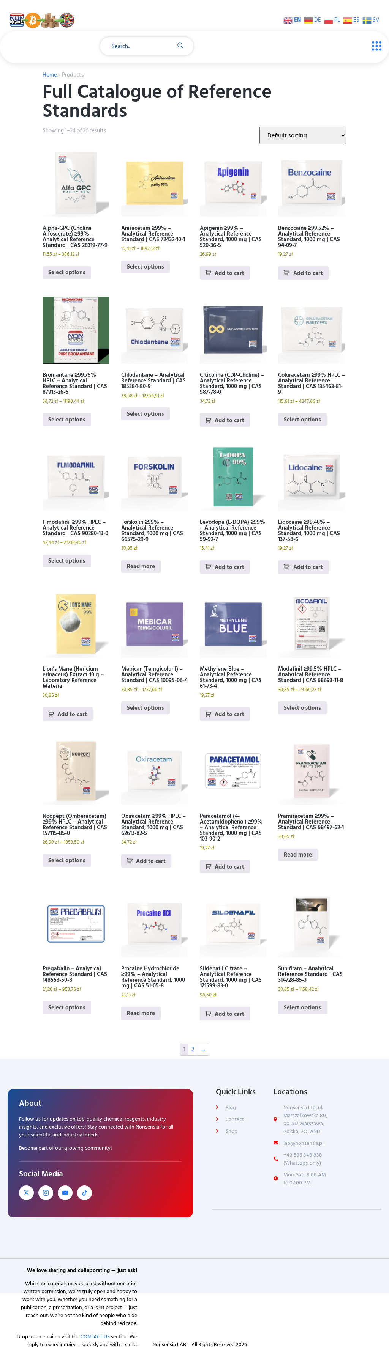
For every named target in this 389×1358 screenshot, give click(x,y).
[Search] (180, 46)
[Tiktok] (84, 1192)
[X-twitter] (26, 1192)
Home (50, 75)
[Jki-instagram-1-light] (45, 1192)
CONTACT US (95, 1336)
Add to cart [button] (229, 273)
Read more (141, 566)
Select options (66, 272)
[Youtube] (65, 1192)
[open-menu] (374, 46)
